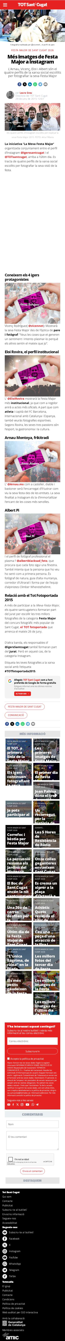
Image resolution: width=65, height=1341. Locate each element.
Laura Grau (26, 92)
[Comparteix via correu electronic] (45, 84)
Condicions (8, 1299)
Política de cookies (12, 1308)
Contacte (7, 1201)
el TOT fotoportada (33, 627)
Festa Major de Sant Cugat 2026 (32, 50)
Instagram (14, 1251)
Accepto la (27, 1058)
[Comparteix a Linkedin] (30, 84)
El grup (6, 1286)
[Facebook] (13, 1105)
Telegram (13, 1270)
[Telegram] (38, 1105)
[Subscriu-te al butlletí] (9, 1105)
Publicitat (7, 1205)
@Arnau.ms (15, 484)
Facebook (13, 1238)
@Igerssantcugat (32, 152)
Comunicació (16, 715)
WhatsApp (14, 1264)
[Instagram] (22, 1105)
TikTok (12, 1276)
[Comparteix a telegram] (40, 84)
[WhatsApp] (33, 1105)
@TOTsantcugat (16, 157)
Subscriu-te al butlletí (14, 1210)
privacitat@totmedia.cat (20, 1092)
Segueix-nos (9, 1218)
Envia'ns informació (13, 1214)
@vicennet (35, 326)
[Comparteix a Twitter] (25, 84)
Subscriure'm (33, 1051)
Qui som (6, 1196)
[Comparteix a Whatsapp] (35, 84)
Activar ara (21, 693)
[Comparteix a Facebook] (19, 84)
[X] (18, 1105)
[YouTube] (28, 1105)
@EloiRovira (15, 398)
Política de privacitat (13, 1304)
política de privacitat (33, 1059)
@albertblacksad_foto (32, 561)
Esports (39, 827)
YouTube (13, 1257)
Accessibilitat (9, 1223)
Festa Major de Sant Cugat (24, 706)
